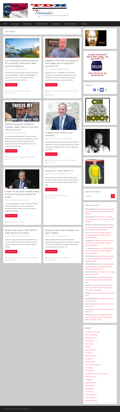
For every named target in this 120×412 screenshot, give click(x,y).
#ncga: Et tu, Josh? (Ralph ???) (59, 170)
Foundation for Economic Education (96, 374)
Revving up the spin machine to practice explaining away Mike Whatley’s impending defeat (99, 227)
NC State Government (66, 91)
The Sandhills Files (42, 24)
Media (15, 91)
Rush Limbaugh (90, 394)
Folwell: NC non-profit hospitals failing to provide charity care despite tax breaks (22, 194)
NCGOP (75, 91)
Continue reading (11, 84)
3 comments (51, 198)
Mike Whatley (27, 24)
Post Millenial (89, 388)
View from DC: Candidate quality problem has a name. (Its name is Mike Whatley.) (99, 211)
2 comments (51, 162)
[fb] (102, 90)
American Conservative (92, 332)
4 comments (11, 260)
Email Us (84, 24)
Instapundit (88, 379)
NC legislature (56, 24)
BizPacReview (89, 341)
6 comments (51, 95)
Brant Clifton (24, 69)
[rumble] (105, 90)
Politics (28, 91)
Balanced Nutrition (71, 24)
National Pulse (90, 385)
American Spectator (91, 335)
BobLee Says (89, 344)
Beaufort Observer (91, 338)
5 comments (51, 260)
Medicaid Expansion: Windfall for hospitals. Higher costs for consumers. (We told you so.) (22, 127)
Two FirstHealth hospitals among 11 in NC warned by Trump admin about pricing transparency (22, 63)
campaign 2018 (11, 258)
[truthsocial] (94, 90)
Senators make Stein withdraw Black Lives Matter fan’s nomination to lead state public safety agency (99, 287)
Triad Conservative (91, 397)
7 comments (11, 159)
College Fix (89, 359)
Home (5, 24)
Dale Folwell (51, 160)
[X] (97, 90)
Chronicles (88, 353)
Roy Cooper (15, 24)
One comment (11, 93)
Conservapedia (90, 362)
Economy (10, 91)
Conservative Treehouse (93, 365)
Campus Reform (90, 350)
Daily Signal (89, 368)
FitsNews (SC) (89, 370)
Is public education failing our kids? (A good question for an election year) (99, 280)
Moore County (21, 91)
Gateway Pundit (90, 376)
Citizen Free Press (91, 356)
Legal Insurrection (91, 383)
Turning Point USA (91, 400)
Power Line (89, 391)
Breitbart (88, 347)
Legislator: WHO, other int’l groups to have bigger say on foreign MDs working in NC (61, 63)
